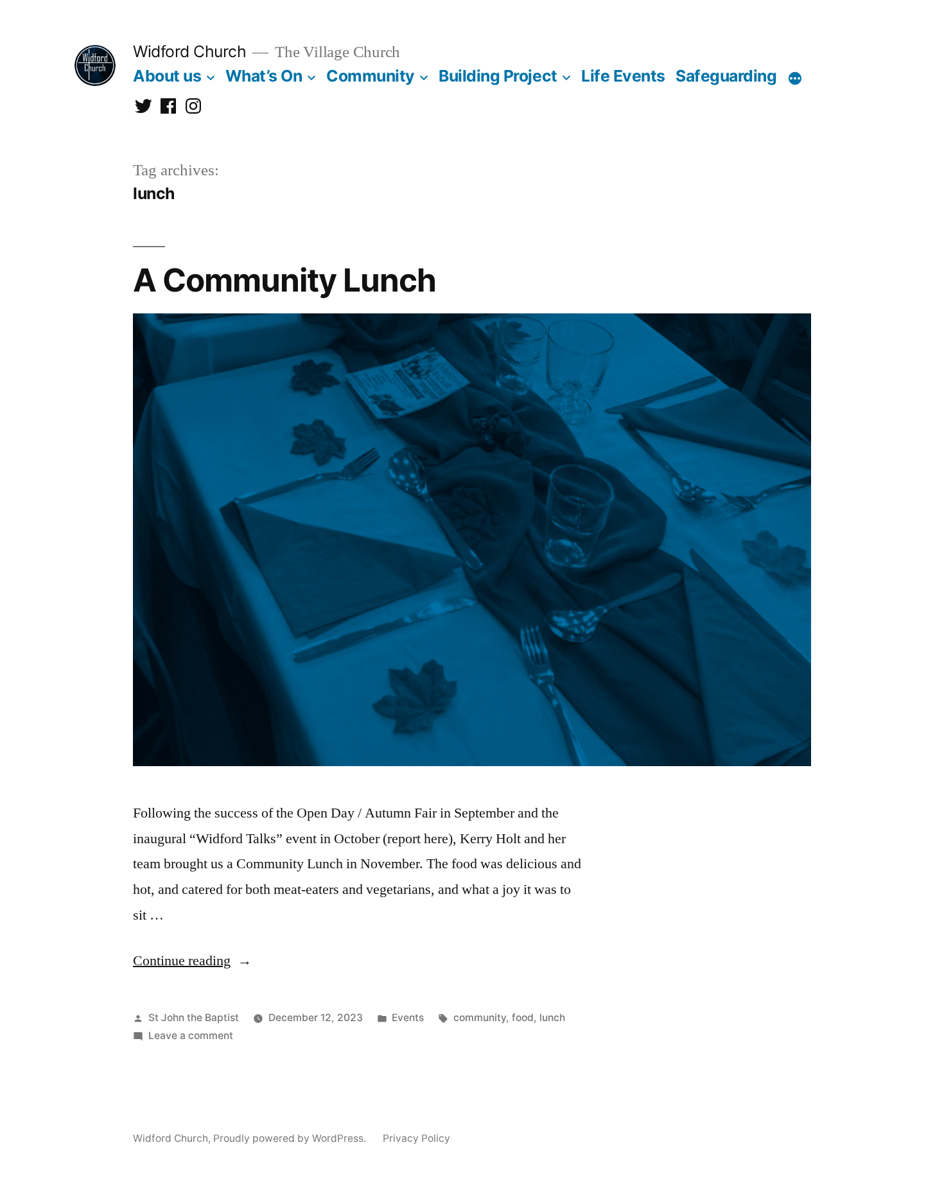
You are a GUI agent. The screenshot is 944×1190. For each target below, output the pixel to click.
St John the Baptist (193, 1017)
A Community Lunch (284, 280)
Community (370, 75)
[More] (795, 78)
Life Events (623, 75)
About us (167, 75)
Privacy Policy (416, 1138)
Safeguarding (726, 75)
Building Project (498, 75)
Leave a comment (190, 1035)
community (479, 1017)
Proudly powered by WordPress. (291, 1138)
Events (408, 1017)
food (523, 1017)
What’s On (263, 75)
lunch (552, 1017)
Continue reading (192, 961)
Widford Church (189, 51)
